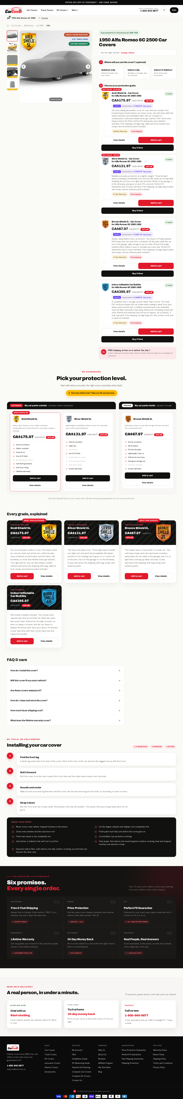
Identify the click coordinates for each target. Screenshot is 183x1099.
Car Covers (32, 10)
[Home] (8, 26)
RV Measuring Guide (81, 1063)
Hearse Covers (51, 1067)
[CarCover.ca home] (14, 10)
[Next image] (88, 66)
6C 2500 (40, 25)
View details (119, 140)
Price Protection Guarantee (134, 1050)
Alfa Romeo (29, 25)
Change (44, 18)
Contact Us (77, 1080)
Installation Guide (79, 1058)
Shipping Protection (130, 1063)
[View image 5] (12, 84)
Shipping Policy (159, 1058)
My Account (77, 1050)
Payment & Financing (81, 1067)
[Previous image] (23, 66)
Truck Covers (47, 10)
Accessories (50, 1071)
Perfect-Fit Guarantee (131, 1054)
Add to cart (156, 140)
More (75, 10)
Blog (100, 1071)
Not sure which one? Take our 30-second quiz (92, 393)
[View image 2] (12, 48)
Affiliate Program (105, 1063)
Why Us (101, 1050)
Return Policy (158, 1054)
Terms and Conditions (163, 1063)
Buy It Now (137, 148)
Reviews (102, 1058)
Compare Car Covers (81, 1071)
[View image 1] (12, 35)
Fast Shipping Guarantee (132, 1058)
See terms (147, 106)
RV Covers (62, 10)
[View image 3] (12, 60)
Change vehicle (127, 52)
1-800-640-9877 (15, 1065)
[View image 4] (12, 72)
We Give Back (104, 1067)
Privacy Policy (159, 1067)
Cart (174, 10)
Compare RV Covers (81, 1076)
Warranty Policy (160, 1050)
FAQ (74, 1054)
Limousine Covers (52, 1063)
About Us (102, 1054)
